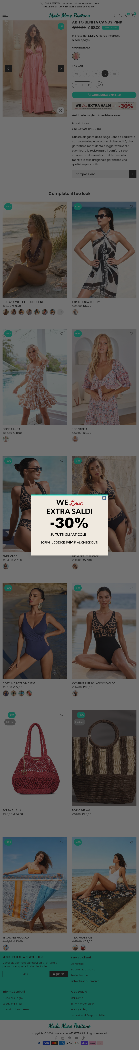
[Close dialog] (104, 498)
